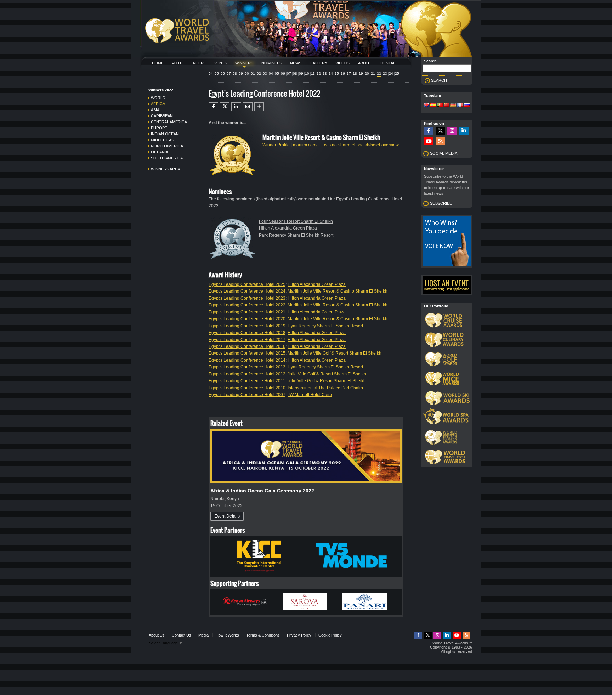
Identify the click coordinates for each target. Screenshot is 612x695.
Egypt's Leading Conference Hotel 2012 (247, 374)
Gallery (318, 63)
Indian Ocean (165, 134)
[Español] (433, 105)
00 (247, 73)
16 (343, 73)
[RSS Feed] (440, 141)
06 (283, 73)
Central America (169, 122)
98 (235, 73)
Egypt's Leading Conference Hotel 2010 (247, 387)
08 (295, 73)
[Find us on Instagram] (452, 131)
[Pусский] (467, 105)
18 (355, 73)
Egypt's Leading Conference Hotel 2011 (247, 380)
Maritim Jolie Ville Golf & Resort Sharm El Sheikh (334, 353)
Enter (197, 63)
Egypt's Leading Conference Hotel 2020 (247, 318)
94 (211, 73)
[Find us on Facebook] (428, 131)
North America (167, 146)
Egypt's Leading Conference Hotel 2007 (247, 394)
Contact (389, 63)
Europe (159, 128)
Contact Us (181, 635)
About (365, 63)
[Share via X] (224, 107)
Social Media (443, 153)
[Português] (440, 105)
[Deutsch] (453, 105)
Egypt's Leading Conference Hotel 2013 (247, 367)
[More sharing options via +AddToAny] (259, 107)
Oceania (159, 152)
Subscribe (441, 203)
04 (271, 73)
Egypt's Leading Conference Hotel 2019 (247, 325)
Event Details (227, 516)
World (158, 98)
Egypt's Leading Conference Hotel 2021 (247, 312)
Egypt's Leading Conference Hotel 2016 (247, 346)
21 (373, 73)
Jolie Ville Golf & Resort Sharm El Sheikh (327, 374)
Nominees (271, 63)
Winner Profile (276, 144)
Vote (177, 63)
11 (313, 73)
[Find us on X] (440, 131)
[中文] (446, 105)
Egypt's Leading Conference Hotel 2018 (247, 332)
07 (289, 73)
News (295, 63)
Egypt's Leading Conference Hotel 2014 (247, 360)
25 (397, 73)
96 (223, 73)
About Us (157, 635)
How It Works (227, 635)
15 (337, 73)
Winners (244, 63)
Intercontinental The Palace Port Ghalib (325, 387)
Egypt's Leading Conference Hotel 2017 (247, 339)
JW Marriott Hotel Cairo (310, 394)
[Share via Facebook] (213, 107)
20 (367, 73)
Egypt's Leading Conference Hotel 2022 (247, 305)
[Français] (460, 105)
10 (307, 73)
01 (253, 73)
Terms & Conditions (263, 635)
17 (349, 73)
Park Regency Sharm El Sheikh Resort (296, 235)
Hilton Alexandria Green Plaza (288, 228)
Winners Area (165, 169)
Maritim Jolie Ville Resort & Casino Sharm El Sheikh (337, 291)
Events (219, 63)
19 (361, 73)
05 (277, 73)
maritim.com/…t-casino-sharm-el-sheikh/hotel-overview (346, 144)
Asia (155, 110)
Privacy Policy (299, 635)
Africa (158, 104)
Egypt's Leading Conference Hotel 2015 (247, 353)
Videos (342, 63)
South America (167, 158)
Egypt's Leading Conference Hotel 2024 (247, 291)
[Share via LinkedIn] (236, 107)
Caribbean (162, 116)
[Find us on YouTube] (428, 141)
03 (265, 73)
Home (158, 63)
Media (203, 635)
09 (301, 73)
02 (259, 73)
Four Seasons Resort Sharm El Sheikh (296, 221)
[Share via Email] (247, 107)
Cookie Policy (330, 635)
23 (385, 73)
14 (331, 73)
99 (241, 73)
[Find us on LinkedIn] (464, 131)
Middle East (163, 140)
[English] (426, 105)
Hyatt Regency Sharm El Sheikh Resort (325, 325)
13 (325, 73)
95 (217, 73)
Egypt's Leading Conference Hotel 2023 (247, 298)
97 (229, 73)
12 (319, 73)
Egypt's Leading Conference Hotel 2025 (247, 284)
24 (391, 73)
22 (379, 73)
